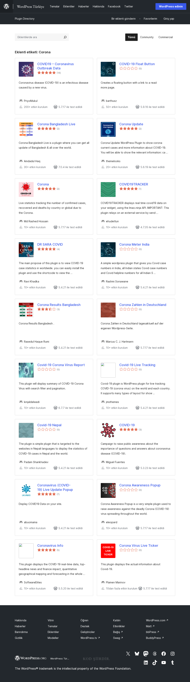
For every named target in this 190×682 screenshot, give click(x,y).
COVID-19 (127, 425)
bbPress (152, 632)
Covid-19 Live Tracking (137, 365)
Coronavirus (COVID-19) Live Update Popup (55, 487)
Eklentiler (53, 632)
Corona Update (131, 124)
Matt (150, 626)
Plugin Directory (25, 18)
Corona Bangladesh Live (56, 124)
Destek (85, 626)
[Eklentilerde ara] (65, 37)
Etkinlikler (119, 626)
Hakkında (20, 620)
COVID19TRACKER (133, 184)
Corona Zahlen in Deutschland (142, 305)
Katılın (116, 620)
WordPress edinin (171, 6)
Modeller (53, 637)
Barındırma (21, 632)
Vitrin (51, 620)
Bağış (118, 632)
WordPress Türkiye (61, 658)
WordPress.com (157, 620)
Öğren (84, 620)
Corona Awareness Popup (139, 485)
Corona (43, 184)
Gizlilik (19, 637)
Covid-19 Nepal (49, 425)
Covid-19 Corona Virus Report (61, 365)
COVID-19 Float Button (137, 64)
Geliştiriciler (88, 632)
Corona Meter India (134, 244)
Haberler (20, 626)
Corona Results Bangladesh (59, 305)
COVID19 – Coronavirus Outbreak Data (55, 66)
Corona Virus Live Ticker (138, 545)
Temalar (53, 626)
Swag (118, 637)
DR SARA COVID (50, 244)
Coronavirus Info (50, 545)
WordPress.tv (90, 637)
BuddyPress (155, 637)
